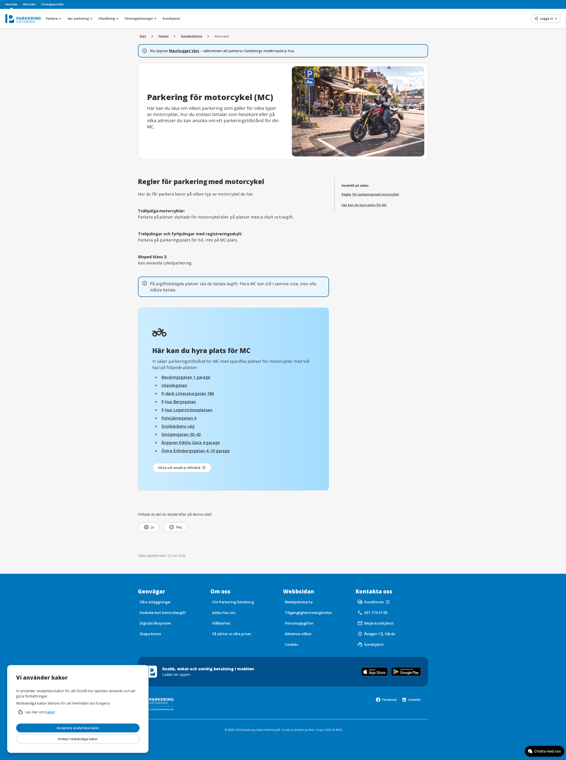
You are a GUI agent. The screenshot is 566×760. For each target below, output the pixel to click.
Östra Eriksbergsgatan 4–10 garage (195, 450)
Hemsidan (11, 4)
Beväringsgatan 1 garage (185, 377)
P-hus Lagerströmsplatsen (186, 409)
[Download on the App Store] (374, 671)
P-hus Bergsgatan (178, 401)
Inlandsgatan (174, 385)
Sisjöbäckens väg (178, 426)
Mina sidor (29, 4)
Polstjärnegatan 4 (178, 418)
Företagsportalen (52, 4)
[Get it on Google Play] (406, 671)
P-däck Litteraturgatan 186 (187, 393)
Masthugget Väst (184, 50)
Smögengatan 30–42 (181, 434)
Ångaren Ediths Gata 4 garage (190, 442)
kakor (50, 712)
